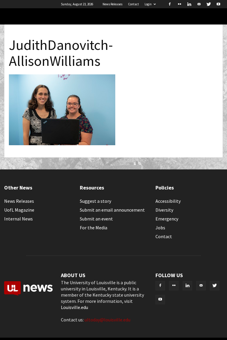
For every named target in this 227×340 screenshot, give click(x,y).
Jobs (160, 228)
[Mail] (198, 4)
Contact (133, 4)
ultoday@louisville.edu (107, 320)
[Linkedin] (189, 4)
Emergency (166, 219)
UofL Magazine (19, 210)
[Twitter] (208, 4)
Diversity (164, 210)
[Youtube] (218, 4)
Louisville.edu (74, 307)
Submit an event (96, 219)
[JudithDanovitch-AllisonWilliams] (62, 143)
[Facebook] (169, 4)
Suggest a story (95, 201)
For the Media (93, 228)
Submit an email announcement (112, 210)
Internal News (18, 219)
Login (148, 4)
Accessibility (168, 201)
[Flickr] (179, 4)
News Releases (112, 4)
